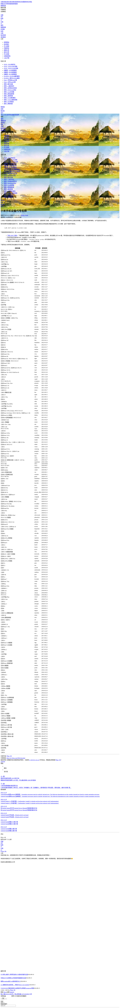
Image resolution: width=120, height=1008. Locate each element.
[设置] (1, 1000)
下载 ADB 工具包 (12, 235)
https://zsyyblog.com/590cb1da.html (16, 758)
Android (26, 215)
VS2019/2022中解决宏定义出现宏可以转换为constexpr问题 (17, 988)
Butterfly (12, 992)
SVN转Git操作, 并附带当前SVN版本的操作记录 (14, 974)
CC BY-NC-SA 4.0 (34, 760)
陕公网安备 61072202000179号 (23, 994)
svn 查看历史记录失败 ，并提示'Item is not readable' (15, 984)
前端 (22, 215)
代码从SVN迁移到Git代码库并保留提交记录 (13, 978)
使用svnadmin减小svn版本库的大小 (10, 981)
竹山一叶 (9, 756)
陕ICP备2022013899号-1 (7, 994)
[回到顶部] (2, 1000)
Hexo (5, 992)
